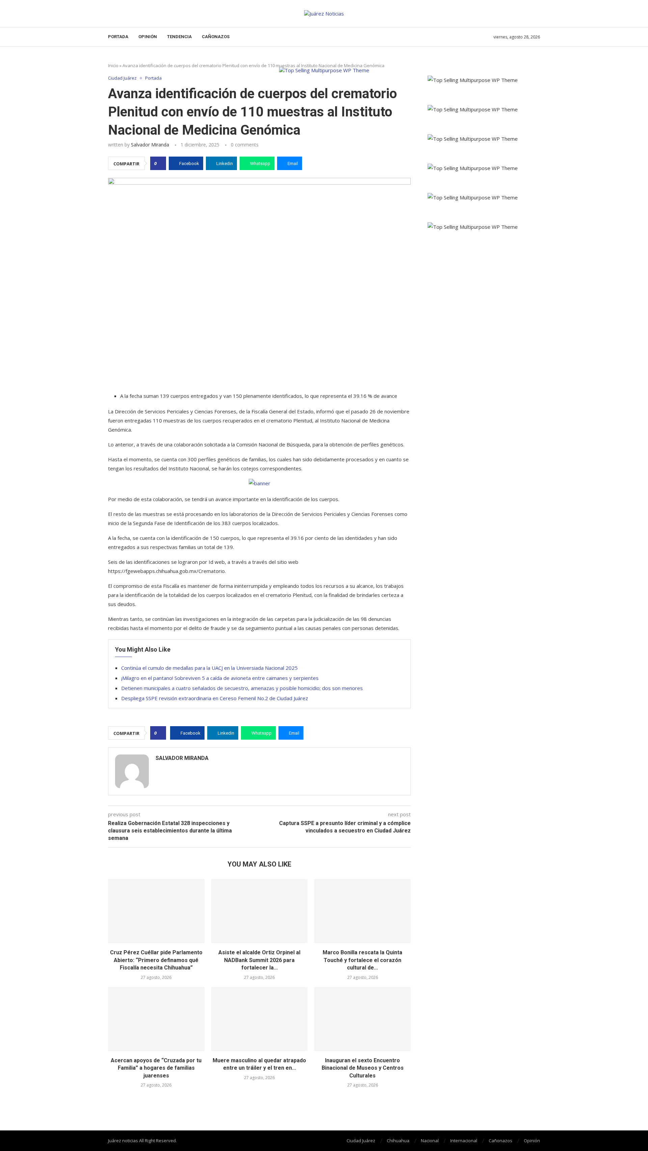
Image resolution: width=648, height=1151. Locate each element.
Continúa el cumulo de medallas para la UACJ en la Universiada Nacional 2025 (209, 667)
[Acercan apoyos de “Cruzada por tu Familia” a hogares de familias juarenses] (156, 1019)
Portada (118, 36)
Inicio (113, 65)
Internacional (463, 1141)
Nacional (430, 1141)
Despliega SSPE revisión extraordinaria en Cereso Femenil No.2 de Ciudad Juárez (214, 698)
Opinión (147, 36)
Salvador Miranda (150, 144)
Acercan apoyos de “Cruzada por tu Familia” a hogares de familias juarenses (156, 1068)
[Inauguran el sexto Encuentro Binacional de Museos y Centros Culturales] (362, 1019)
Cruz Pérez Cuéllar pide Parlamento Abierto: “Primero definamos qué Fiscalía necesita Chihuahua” (156, 960)
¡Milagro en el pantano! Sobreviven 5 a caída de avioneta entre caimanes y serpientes (220, 678)
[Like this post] (160, 163)
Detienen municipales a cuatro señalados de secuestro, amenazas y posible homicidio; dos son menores (242, 688)
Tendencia (179, 36)
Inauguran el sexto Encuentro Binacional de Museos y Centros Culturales (363, 1068)
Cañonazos (216, 36)
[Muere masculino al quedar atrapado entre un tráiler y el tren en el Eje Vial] (259, 1019)
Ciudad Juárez (361, 1141)
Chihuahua (398, 1141)
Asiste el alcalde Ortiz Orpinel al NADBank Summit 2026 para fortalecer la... (259, 960)
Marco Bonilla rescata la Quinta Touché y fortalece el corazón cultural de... (362, 960)
